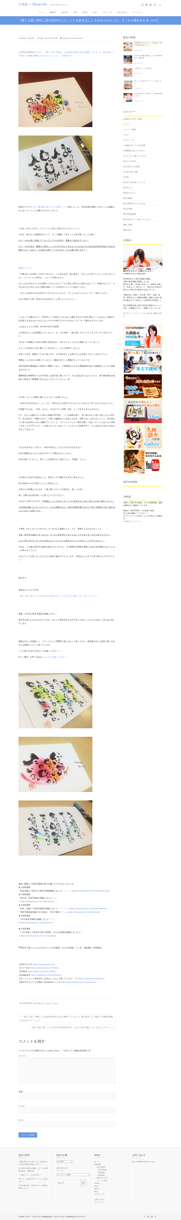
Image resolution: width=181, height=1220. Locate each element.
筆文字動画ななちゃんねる (134, 203)
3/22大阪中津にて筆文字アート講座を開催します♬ (33, 1186)
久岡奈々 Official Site (32, 4)
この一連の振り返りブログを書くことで (50, 206)
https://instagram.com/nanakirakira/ (46, 974)
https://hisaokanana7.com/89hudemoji (37, 901)
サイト (21, 1120)
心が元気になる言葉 (131, 166)
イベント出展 (102, 1180)
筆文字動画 (127, 198)
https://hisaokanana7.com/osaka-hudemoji (88, 908)
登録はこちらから (132, 521)
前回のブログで (25, 267)
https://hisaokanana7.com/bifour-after (84, 912)
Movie (85, 12)
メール (22, 1106)
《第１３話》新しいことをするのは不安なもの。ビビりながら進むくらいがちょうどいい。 (58, 595)
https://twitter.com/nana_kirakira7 (42, 971)
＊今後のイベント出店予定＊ (143, 68)
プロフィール (107, 12)
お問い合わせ (122, 12)
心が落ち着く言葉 (130, 171)
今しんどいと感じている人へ (135, 155)
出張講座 (101, 1172)
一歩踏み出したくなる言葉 (134, 145)
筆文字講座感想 (129, 214)
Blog (95, 12)
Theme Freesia (59, 1216)
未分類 (126, 177)
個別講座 (101, 1175)
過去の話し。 (128, 229)
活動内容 (52, 12)
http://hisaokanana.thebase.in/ (92, 978)
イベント (127, 124)
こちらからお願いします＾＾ (55, 656)
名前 (21, 1091)
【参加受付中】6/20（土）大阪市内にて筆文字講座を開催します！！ (33, 1162)
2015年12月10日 (51, 38)
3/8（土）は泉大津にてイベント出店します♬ (33, 1180)
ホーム (41, 12)
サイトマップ (137, 12)
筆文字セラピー (129, 192)
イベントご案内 (129, 129)
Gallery (64, 12)
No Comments (76, 38)
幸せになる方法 (129, 161)
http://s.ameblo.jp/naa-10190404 (44, 967)
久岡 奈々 (31, 38)
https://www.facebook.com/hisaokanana (78, 982)
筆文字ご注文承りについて (134, 182)
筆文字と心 (127, 187)
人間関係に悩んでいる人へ (134, 150)
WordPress (81, 1216)
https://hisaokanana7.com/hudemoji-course (91, 890)
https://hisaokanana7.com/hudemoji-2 (36, 922)
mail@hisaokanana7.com (145, 1161)
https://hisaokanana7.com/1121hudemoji (38, 935)
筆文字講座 (127, 208)
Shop (75, 12)
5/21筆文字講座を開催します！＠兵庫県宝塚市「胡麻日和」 (33, 1169)
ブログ (126, 134)
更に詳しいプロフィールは (134, 313)
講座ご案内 (127, 224)
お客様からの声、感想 (132, 118)
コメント (22, 1055)
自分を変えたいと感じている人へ (46, 1003)
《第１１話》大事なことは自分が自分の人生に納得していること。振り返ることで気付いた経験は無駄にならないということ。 (66, 1018)
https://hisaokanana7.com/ (44, 964)
